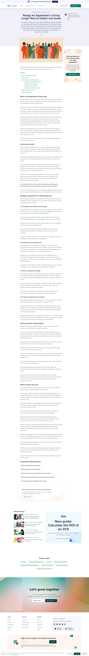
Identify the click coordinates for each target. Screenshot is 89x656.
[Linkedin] (68, 19)
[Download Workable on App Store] (58, 628)
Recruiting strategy (38, 522)
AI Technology (11, 624)
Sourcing (36, 537)
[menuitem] (22, 6)
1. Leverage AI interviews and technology (32, 81)
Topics (21, 5)
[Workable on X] (62, 624)
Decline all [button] (84, 653)
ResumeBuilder (48, 211)
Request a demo (64, 5)
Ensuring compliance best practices (44, 568)
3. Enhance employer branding (30, 85)
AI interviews (41, 213)
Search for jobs (25, 627)
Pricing (9, 619)
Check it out (55, 1)
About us (39, 619)
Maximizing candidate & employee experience (30, 565)
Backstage (39, 624)
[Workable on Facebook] (57, 624)
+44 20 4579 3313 (67, 621)
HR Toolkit (34, 12)
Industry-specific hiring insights (27, 90)
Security (9, 629)
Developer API (25, 624)
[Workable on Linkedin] (54, 624)
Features (9, 622)
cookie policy (15, 654)
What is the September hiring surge (28, 75)
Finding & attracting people (47, 565)
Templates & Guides (29, 5)
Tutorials (39, 12)
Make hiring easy (27, 496)
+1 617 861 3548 (61, 618)
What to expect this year (26, 92)
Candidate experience (29, 514)
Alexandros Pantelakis (72, 13)
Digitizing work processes (62, 565)
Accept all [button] (77, 653)
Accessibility (40, 627)
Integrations (10, 627)
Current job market (25, 77)
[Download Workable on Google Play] (69, 628)
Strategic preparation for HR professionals (30, 79)
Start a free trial (74, 5)
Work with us (40, 622)
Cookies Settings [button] (70, 653)
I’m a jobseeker (40, 5)
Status (38, 629)
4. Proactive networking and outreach (32, 87)
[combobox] (56, 5)
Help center (24, 619)
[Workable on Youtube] (59, 624)
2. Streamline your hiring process (31, 83)
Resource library (25, 622)
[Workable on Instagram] (65, 624)
